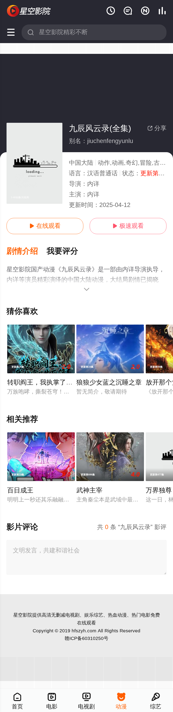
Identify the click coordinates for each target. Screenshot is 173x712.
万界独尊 (159, 490)
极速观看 (128, 225)
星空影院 (22, 615)
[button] (27, 251)
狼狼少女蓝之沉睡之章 (109, 382)
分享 (156, 128)
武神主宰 (89, 490)
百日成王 (20, 490)
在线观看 (45, 225)
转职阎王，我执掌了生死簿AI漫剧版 (59, 382)
